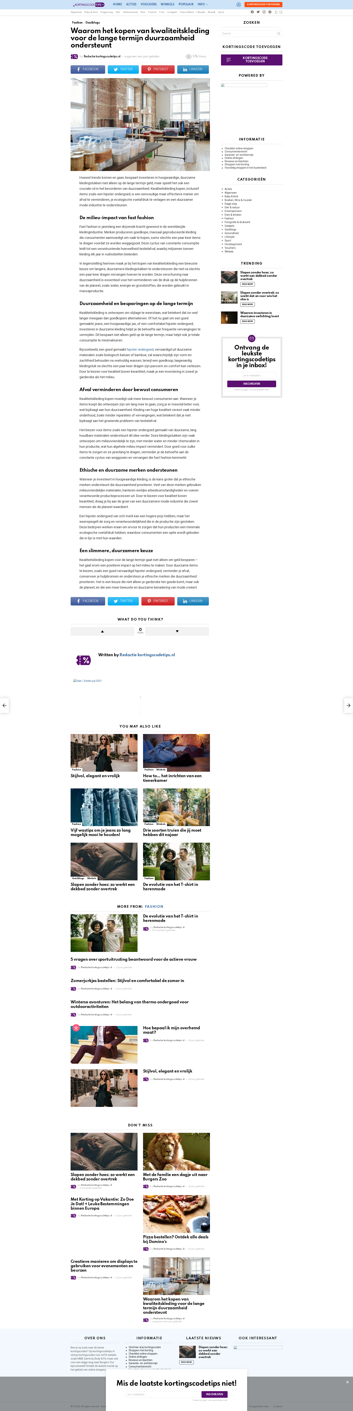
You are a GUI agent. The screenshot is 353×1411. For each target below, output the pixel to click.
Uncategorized (233, 244)
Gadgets (172, 12)
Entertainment (130, 12)
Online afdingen (234, 157)
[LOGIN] (238, 4)
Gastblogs (78, 878)
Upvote (102, 631)
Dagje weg (106, 12)
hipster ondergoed (140, 349)
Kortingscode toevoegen (263, 4)
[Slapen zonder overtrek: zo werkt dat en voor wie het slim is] (229, 297)
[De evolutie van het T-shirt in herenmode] (176, 861)
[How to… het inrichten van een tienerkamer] (176, 753)
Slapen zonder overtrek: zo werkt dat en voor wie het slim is (259, 296)
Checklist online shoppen (239, 148)
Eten (142, 12)
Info (201, 4)
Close (347, 1382)
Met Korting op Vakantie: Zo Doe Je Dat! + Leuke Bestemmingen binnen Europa (102, 1204)
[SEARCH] (280, 12)
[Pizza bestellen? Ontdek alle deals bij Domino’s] (176, 1214)
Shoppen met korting (237, 164)
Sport (221, 12)
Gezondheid (186, 12)
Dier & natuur (232, 207)
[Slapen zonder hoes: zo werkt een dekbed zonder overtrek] (104, 861)
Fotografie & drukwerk (237, 222)
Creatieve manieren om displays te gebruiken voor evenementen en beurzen (104, 1266)
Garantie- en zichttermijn (239, 154)
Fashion (152, 12)
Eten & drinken (233, 214)
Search (278, 34)
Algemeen (76, 12)
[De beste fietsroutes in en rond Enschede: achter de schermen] (4, 705)
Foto (162, 12)
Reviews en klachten (236, 161)
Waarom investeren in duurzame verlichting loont (259, 314)
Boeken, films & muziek (238, 200)
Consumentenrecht (236, 151)
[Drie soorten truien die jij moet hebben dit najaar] (176, 807)
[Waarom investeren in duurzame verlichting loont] (229, 317)
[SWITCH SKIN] (276, 12)
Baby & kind (91, 12)
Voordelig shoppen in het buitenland (245, 167)
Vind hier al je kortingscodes (145, 1347)
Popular (76, 1027)
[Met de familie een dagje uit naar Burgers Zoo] (176, 1152)
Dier (118, 12)
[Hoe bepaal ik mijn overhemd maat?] (104, 1045)
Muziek (211, 12)
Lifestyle (200, 12)
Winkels (167, 4)
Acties (131, 4)
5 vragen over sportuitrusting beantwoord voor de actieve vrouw (134, 960)
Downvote (177, 631)
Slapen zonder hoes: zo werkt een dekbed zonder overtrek (258, 276)
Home (117, 4)
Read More (247, 284)
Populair (186, 4)
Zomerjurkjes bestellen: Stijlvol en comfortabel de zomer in (127, 981)
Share (75, 83)
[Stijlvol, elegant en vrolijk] (104, 753)
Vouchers (149, 4)
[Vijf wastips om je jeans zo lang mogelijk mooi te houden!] (104, 807)
